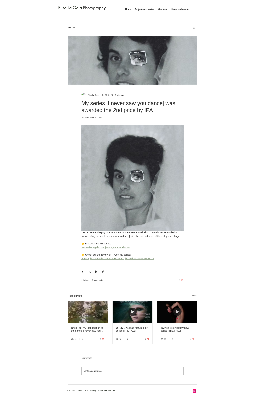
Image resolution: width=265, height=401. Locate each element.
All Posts (71, 28)
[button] (144, 8)
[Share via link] (103, 271)
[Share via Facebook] (82, 271)
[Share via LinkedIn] (96, 271)
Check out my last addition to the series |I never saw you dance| (87, 329)
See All (194, 295)
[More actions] (182, 95)
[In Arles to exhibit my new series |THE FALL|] (177, 312)
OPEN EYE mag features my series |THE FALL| (132, 329)
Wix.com (111, 390)
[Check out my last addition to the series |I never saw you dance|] (88, 312)
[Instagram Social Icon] (194, 391)
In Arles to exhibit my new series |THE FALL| (175, 329)
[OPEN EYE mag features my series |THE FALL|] (133, 312)
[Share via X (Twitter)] (89, 271)
